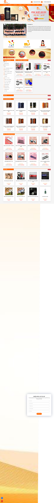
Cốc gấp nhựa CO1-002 (28, 87)
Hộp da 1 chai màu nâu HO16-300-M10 (8, 111)
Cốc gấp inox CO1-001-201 (19, 88)
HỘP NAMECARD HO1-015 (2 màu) (20, 161)
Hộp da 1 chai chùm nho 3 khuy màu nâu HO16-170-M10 (21, 126)
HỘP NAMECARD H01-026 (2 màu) (33, 145)
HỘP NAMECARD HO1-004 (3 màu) (45, 145)
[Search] (50, 5)
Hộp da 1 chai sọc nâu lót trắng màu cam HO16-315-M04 (45, 111)
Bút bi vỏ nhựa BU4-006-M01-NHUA (45, 162)
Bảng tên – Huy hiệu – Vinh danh (8, 71)
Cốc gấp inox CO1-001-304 (46, 72)
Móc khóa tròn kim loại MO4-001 (33, 196)
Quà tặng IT (6, 74)
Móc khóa (6, 76)
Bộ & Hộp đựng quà (7, 84)
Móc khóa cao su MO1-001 (45, 180)
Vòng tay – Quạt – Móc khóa (8, 79)
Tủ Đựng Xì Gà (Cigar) (6, 63)
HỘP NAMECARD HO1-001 (9, 161)
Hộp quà (5, 66)
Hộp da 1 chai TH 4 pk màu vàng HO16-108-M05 (45, 126)
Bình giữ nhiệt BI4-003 (37, 71)
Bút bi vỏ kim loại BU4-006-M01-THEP (21, 146)
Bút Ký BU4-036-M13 (33, 161)
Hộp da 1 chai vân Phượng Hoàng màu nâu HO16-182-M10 (9, 126)
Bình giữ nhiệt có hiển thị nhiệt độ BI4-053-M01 (28, 72)
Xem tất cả (49, 60)
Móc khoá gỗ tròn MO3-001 (8, 180)
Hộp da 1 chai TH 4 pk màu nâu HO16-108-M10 (33, 126)
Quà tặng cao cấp (7, 89)
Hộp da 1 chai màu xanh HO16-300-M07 (21, 111)
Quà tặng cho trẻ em (7, 87)
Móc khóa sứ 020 (45, 196)
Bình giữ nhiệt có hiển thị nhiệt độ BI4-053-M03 (19, 72)
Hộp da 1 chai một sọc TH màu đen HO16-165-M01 (33, 111)
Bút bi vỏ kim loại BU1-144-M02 (9, 145)
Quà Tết (6, 61)
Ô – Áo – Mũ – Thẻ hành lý (8, 81)
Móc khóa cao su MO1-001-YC (21, 180)
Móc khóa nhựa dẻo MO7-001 (8, 196)
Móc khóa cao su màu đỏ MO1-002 (33, 181)
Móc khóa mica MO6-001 (21, 196)
